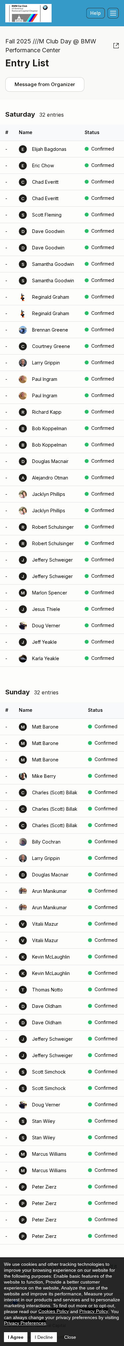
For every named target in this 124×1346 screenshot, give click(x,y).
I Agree (15, 1337)
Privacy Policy (93, 1311)
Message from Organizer (45, 84)
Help (95, 13)
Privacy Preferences (25, 1323)
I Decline (44, 1337)
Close (70, 1337)
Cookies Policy (53, 1311)
